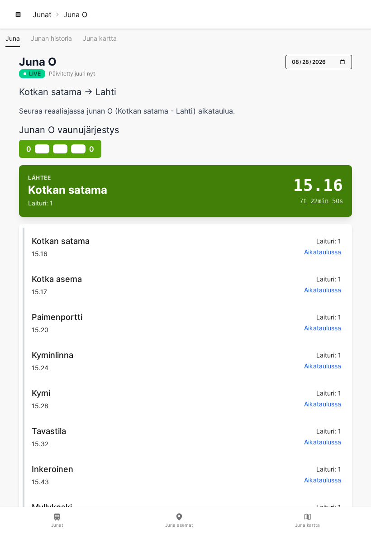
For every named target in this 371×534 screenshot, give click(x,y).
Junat (42, 14)
